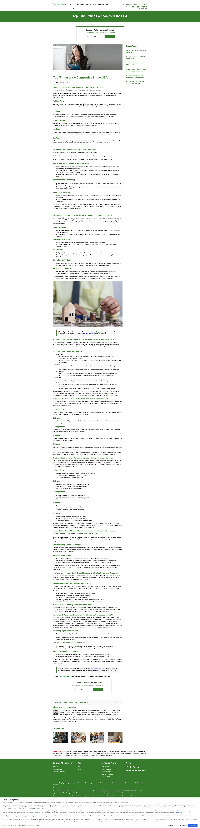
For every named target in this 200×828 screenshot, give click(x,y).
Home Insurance (106, 769)
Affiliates (55, 766)
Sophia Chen (71, 707)
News (79, 769)
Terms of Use (14, 825)
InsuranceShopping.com (63, 763)
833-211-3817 (87, 333)
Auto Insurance (106, 766)
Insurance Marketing (59, 771)
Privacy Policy (6, 825)
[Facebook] (111, 702)
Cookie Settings (182, 825)
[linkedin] (138, 767)
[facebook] (127, 767)
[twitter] (131, 767)
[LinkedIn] (116, 702)
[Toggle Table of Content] (66, 82)
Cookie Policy (178, 812)
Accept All (192, 825)
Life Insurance (106, 776)
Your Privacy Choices (33, 825)
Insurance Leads (57, 769)
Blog (79, 766)
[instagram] (134, 767)
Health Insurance (106, 771)
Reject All (170, 825)
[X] (113, 702)
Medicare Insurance (107, 774)
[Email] (119, 702)
